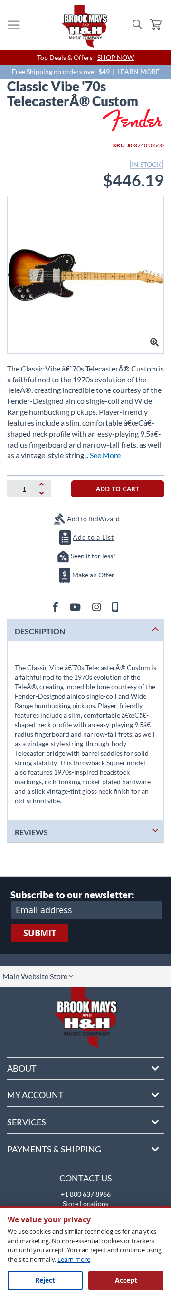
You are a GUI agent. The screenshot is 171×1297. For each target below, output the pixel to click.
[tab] (85, 630)
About (22, 1068)
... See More (102, 454)
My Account (35, 1095)
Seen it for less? (93, 556)
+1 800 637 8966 (86, 1194)
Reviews (31, 832)
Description (40, 630)
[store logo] (84, 26)
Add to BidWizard (93, 519)
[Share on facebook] (56, 607)
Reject (45, 1280)
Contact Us (85, 1178)
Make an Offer (93, 575)
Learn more (73, 1259)
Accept (126, 1280)
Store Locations (85, 1203)
